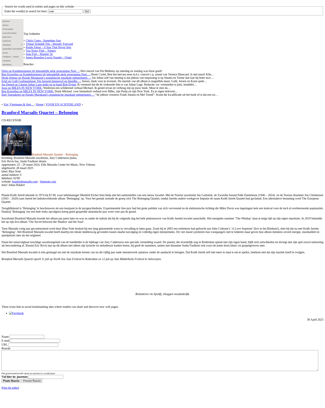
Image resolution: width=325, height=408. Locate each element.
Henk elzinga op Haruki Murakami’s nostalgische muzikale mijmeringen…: (46, 77)
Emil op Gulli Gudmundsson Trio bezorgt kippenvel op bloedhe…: (41, 81)
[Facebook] (16, 313)
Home (39, 104)
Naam (5, 336)
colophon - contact (10, 56)
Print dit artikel (10, 387)
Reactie (6, 348)
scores (5, 53)
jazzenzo (6, 21)
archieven (6, 41)
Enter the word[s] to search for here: (26, 11)
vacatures (6, 60)
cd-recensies (7, 29)
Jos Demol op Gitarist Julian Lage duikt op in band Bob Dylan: (39, 84)
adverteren (7, 64)
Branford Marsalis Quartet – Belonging (40, 112)
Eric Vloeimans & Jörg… (19, 104)
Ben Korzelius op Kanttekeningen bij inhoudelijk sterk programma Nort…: (46, 74)
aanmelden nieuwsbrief (12, 49)
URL (5, 344)
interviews (6, 37)
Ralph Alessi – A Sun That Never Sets (48, 47)
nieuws (5, 25)
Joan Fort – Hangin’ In (39, 54)
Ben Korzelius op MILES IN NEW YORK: (28, 91)
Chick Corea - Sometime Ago (43, 40)
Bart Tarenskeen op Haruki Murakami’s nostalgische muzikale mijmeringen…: (48, 94)
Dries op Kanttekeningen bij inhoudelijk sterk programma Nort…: (41, 71)
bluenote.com (48, 181)
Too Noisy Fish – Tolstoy (41, 50)
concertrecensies (9, 33)
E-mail (5, 340)
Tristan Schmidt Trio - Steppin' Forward (49, 44)
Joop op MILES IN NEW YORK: (22, 87)
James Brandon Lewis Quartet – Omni (48, 57)
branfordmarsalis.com (25, 181)
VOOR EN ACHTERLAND (63, 104)
